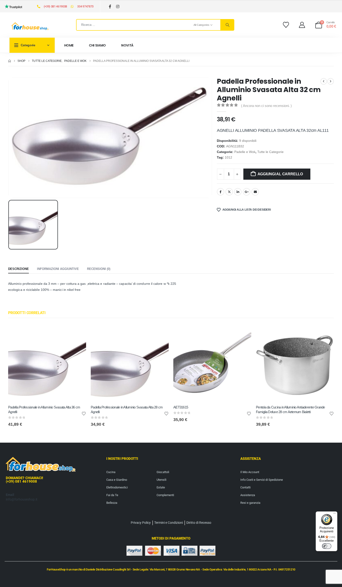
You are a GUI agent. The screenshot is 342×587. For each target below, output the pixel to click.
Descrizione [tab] (18, 269)
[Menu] (334, 514)
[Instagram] (118, 7)
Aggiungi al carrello (280, 174)
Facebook (220, 192)
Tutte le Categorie (270, 152)
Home (69, 45)
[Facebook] (110, 7)
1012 (228, 157)
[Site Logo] (30, 26)
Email (255, 192)
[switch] (326, 546)
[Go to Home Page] (9, 61)
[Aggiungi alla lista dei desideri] (84, 413)
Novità (127, 45)
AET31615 (180, 407)
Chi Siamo (97, 45)
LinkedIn (237, 192)
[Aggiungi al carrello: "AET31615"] (243, 331)
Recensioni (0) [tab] (98, 269)
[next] (330, 81)
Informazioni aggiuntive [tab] (58, 269)
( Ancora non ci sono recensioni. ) (266, 106)
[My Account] (302, 25)
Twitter (229, 192)
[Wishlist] (285, 25)
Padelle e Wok (244, 152)
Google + (246, 192)
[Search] (227, 25)
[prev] (323, 81)
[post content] (47, 362)
